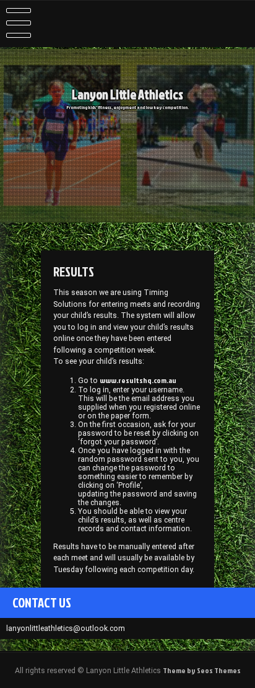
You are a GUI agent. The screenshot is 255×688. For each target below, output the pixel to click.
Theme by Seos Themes (202, 670)
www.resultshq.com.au (138, 380)
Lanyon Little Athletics (127, 95)
